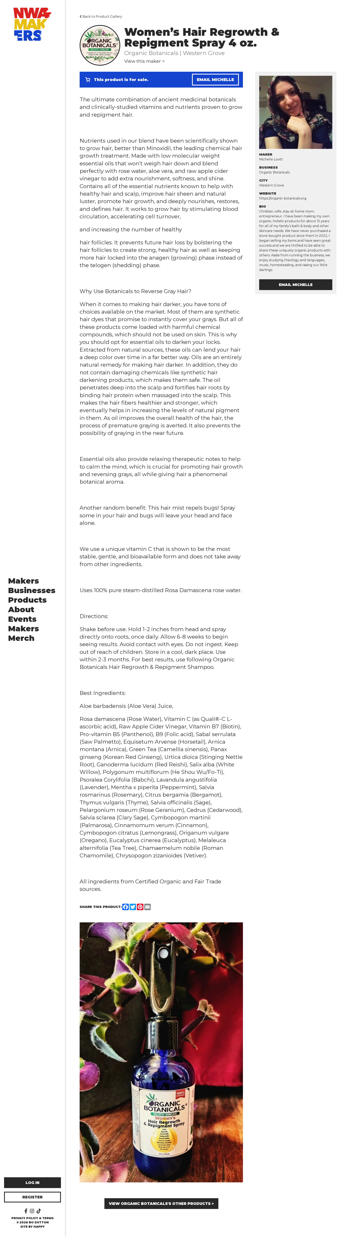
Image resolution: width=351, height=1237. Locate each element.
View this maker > (144, 61)
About (21, 609)
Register (32, 1197)
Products (27, 600)
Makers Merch (23, 633)
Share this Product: (101, 907)
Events (22, 619)
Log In (32, 1183)
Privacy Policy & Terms (32, 1218)
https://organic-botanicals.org (283, 198)
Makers (23, 581)
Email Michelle (215, 79)
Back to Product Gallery (102, 16)
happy (39, 1226)
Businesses (31, 590)
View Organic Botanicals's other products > (161, 1203)
